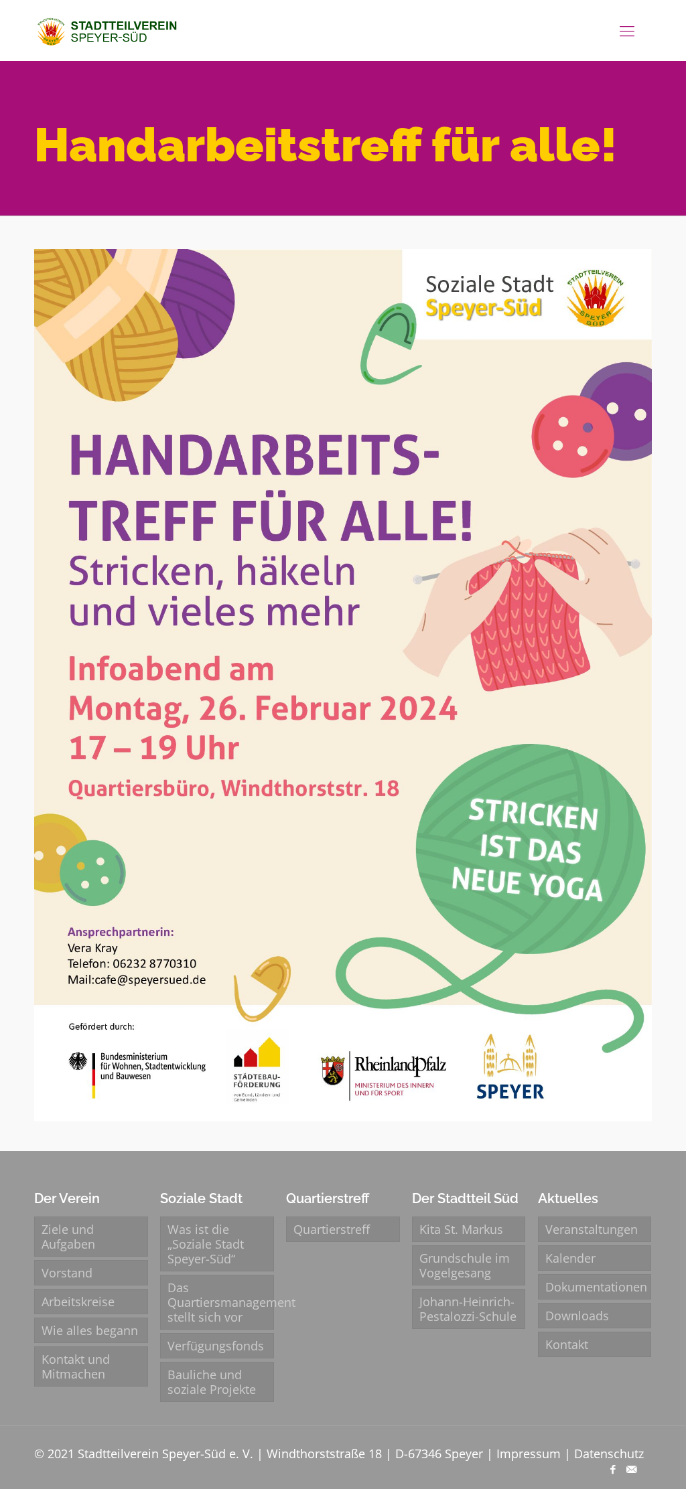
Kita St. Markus (461, 1229)
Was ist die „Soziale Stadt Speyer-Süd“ (205, 1244)
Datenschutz (609, 1453)
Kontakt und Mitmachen (76, 1366)
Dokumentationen (596, 1287)
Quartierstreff (331, 1229)
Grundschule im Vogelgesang (464, 1265)
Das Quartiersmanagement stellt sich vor (220, 1302)
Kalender (570, 1258)
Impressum (528, 1453)
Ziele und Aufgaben (68, 1236)
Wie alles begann (90, 1330)
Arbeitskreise (78, 1302)
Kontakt (566, 1344)
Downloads (577, 1316)
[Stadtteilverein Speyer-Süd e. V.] (108, 30)
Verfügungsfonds (215, 1346)
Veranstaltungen (591, 1229)
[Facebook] (613, 1469)
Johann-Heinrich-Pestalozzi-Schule (468, 1309)
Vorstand (67, 1273)
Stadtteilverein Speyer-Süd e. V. (165, 1453)
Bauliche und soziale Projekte (211, 1381)
